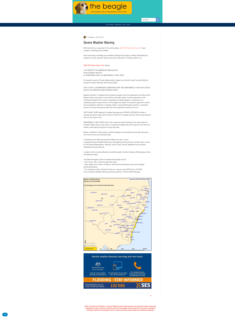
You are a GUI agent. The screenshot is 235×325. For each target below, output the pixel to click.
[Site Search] (157, 20)
